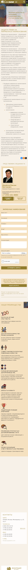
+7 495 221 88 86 (7, 536)
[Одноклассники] (24, 158)
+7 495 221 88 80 (7, 528)
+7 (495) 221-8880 (10, 195)
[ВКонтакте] (21, 158)
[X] (26, 158)
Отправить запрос (8, 199)
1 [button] (12, 23)
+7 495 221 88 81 (7, 529)
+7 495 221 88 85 (7, 534)
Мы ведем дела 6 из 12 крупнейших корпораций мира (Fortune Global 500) (16, 15)
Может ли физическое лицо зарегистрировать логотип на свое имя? (12, 293)
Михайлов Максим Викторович (9, 186)
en (27, 1)
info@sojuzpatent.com (9, 540)
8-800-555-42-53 (8, 526)
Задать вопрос (14, 285)
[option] (14, 13)
